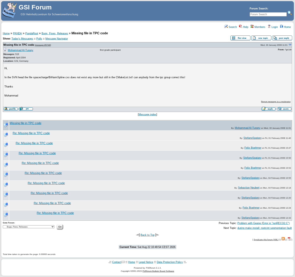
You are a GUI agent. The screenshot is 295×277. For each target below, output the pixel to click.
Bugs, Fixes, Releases (55, 33)
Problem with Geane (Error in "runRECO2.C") (263, 223)
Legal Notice (146, 262)
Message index (147, 114)
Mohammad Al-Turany (20, 50)
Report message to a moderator (276, 101)
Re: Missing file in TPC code (31, 133)
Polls (39, 38)
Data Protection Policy (170, 262)
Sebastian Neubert (248, 187)
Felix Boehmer (252, 147)
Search (232, 26)
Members (259, 26)
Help (245, 26)
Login (274, 26)
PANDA (17, 33)
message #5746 (42, 45)
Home (287, 26)
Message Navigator (56, 38)
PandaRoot (31, 33)
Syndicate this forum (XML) (266, 239)
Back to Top (147, 234)
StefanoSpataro (252, 137)
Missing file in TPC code (18, 44)
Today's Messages (22, 38)
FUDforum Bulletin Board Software (158, 271)
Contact (116, 262)
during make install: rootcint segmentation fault (264, 227)
